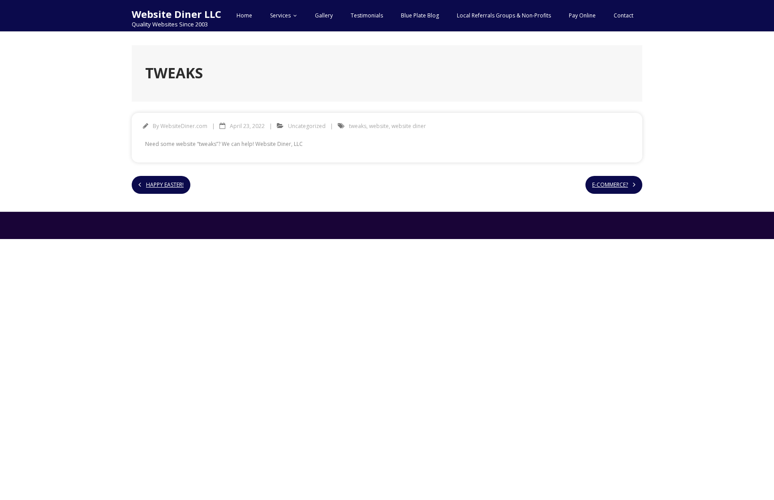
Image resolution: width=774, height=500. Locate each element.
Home (244, 15)
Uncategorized (307, 126)
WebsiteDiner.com (183, 126)
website (379, 126)
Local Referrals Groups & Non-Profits (504, 15)
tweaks (357, 126)
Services (280, 15)
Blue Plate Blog (420, 15)
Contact (623, 15)
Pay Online (582, 15)
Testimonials (367, 15)
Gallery (324, 15)
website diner (408, 126)
